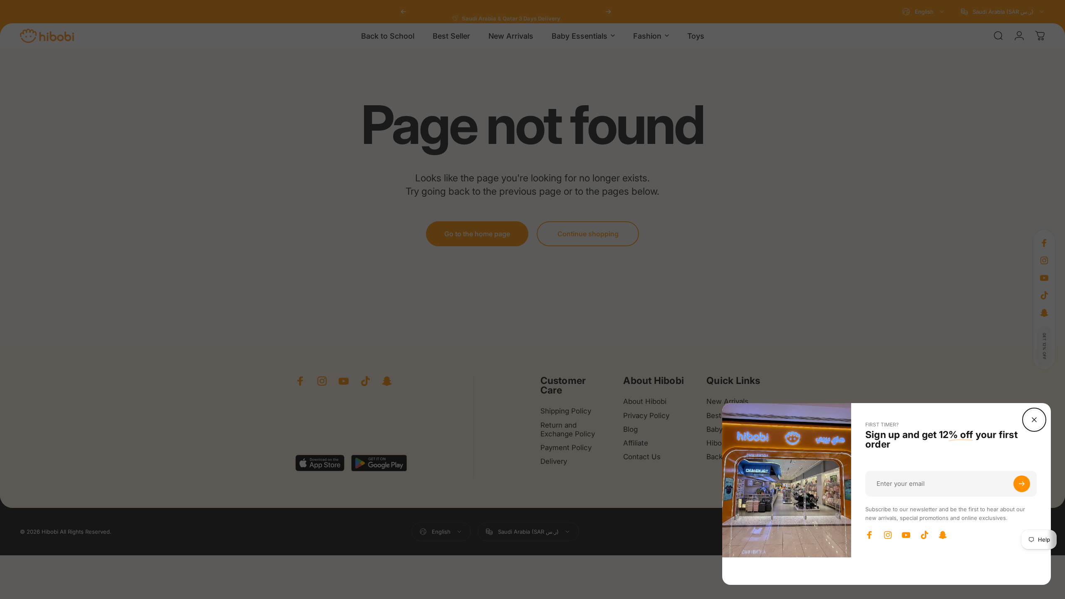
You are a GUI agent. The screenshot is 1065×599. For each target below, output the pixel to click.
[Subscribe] (1021, 483)
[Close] (1034, 420)
